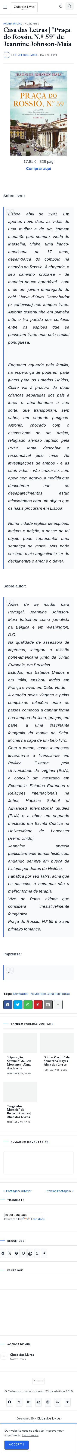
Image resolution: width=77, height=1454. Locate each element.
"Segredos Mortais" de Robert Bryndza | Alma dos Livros (19, 1112)
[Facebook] (7, 1004)
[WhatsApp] (28, 1004)
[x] (10, 1253)
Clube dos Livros (22, 1354)
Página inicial (12, 24)
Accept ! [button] (16, 1444)
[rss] (37, 1253)
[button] (5, 7)
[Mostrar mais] (58, 1004)
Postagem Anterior (18, 1191)
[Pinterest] (38, 1004)
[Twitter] (17, 1004)
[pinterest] (17, 1253)
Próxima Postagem (58, 1191)
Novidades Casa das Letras (50, 994)
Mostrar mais (18, 1359)
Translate (37, 1219)
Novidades (32, 24)
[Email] (48, 1004)
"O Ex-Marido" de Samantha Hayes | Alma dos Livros (57, 1061)
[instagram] (24, 1253)
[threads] (30, 1253)
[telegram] (44, 1253)
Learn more (30, 1435)
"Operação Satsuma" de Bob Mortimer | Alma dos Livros (19, 1063)
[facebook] (3, 1253)
